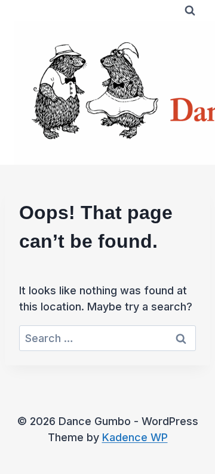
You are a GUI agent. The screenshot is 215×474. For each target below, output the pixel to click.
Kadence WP (135, 437)
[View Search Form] (190, 10)
